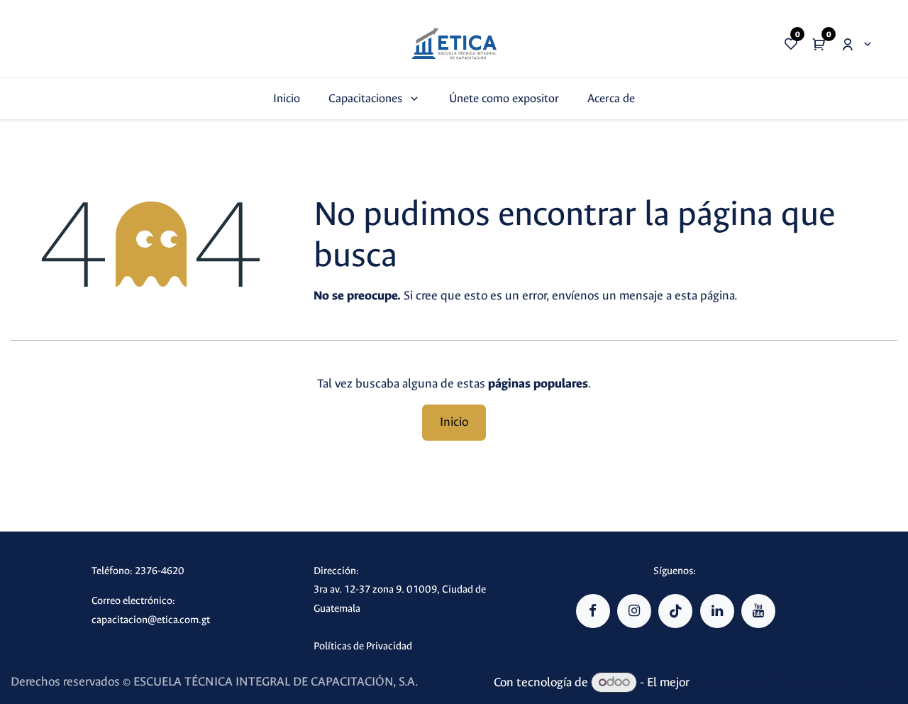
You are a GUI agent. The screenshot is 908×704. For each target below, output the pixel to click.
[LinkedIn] (717, 611)
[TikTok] (675, 611)
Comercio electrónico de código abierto (794, 682)
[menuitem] (286, 98)
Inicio (454, 422)
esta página (704, 295)
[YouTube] (758, 611)
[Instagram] (634, 611)
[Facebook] (593, 611)
